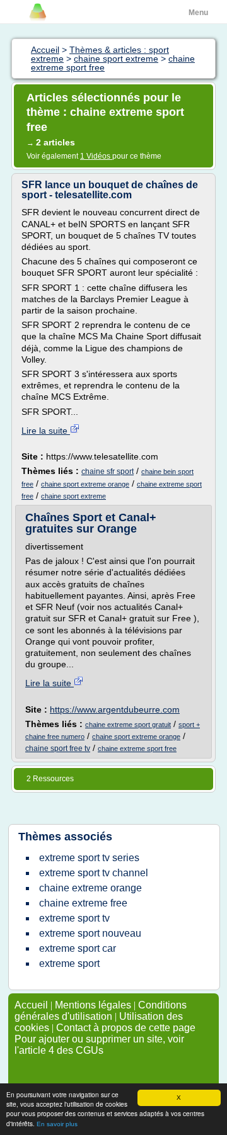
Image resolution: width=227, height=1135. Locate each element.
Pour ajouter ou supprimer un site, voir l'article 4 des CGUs (99, 1045)
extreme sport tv (74, 918)
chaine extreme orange (90, 888)
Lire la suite (45, 431)
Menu (198, 12)
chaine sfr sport (107, 471)
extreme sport (69, 963)
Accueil (31, 1005)
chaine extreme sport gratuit (128, 724)
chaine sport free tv (57, 748)
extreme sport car (77, 948)
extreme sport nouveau (90, 933)
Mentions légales (93, 1005)
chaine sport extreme (73, 496)
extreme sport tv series (89, 857)
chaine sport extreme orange (85, 484)
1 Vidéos (96, 156)
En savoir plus (57, 1124)
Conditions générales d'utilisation (101, 1011)
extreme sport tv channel (93, 872)
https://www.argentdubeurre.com (115, 709)
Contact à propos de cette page (125, 1027)
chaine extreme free (83, 903)
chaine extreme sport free (137, 748)
